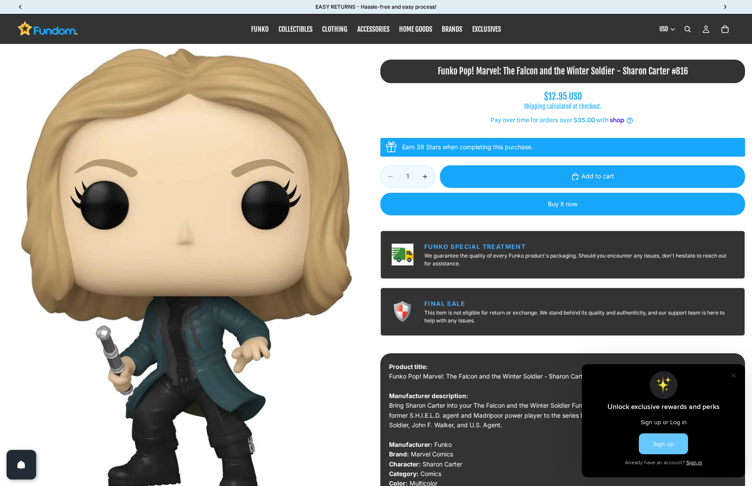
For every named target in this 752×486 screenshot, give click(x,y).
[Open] (21, 464)
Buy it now (562, 204)
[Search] (687, 29)
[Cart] (725, 29)
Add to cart (597, 176)
